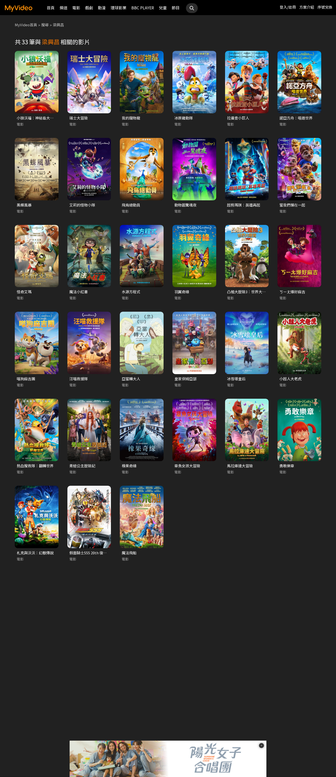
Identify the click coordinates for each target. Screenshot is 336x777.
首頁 (51, 8)
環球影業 (118, 8)
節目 (176, 8)
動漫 (102, 8)
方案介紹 (306, 7)
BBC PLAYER (142, 8)
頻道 (63, 8)
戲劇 (89, 8)
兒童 (163, 8)
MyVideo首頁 (26, 24)
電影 (76, 8)
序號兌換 (325, 7)
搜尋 (45, 24)
